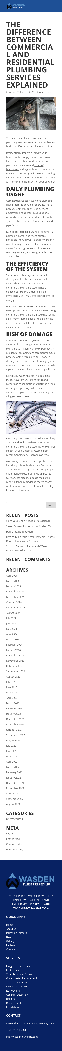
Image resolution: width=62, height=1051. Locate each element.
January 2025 (13, 586)
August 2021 (13, 804)
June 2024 (11, 623)
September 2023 (15, 671)
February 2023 (14, 708)
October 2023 (14, 666)
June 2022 (11, 751)
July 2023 (11, 682)
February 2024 (14, 644)
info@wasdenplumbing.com (22, 1036)
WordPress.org (14, 849)
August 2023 (13, 676)
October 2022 (14, 730)
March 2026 (12, 581)
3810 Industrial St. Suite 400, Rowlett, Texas (30, 1023)
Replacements (14, 1003)
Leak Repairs (13, 970)
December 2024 (15, 591)
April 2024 (11, 634)
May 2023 (11, 692)
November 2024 (15, 597)
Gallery (10, 941)
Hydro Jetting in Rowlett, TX (21, 531)
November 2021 (15, 788)
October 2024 (14, 602)
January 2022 (13, 777)
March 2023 (12, 703)
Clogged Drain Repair (18, 966)
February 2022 (14, 772)
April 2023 (11, 698)
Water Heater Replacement (21, 978)
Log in (9, 833)
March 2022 (12, 767)
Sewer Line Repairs (17, 986)
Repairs (10, 998)
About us (11, 929)
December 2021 (15, 783)
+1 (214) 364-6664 (16, 1030)
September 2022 (15, 735)
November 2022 (15, 724)
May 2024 (11, 629)
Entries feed (13, 839)
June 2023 (11, 687)
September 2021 (15, 799)
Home (9, 924)
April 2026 (11, 575)
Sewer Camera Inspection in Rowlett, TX (28, 526)
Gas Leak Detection (17, 994)
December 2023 (15, 655)
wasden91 (14, 92)
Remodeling (13, 990)
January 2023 (13, 714)
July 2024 (11, 618)
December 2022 (15, 719)
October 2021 (14, 793)
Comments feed (15, 844)
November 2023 (15, 660)
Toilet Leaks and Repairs (20, 974)
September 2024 (15, 607)
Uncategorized (43, 92)
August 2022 (13, 740)
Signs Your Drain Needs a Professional (28, 521)
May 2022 (11, 756)
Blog (8, 937)
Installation (12, 1007)
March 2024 (12, 639)
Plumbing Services (16, 933)
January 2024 (13, 650)
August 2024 (13, 613)
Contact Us (12, 949)
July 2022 (11, 745)
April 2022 (11, 761)
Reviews (10, 945)
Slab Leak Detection (17, 982)
